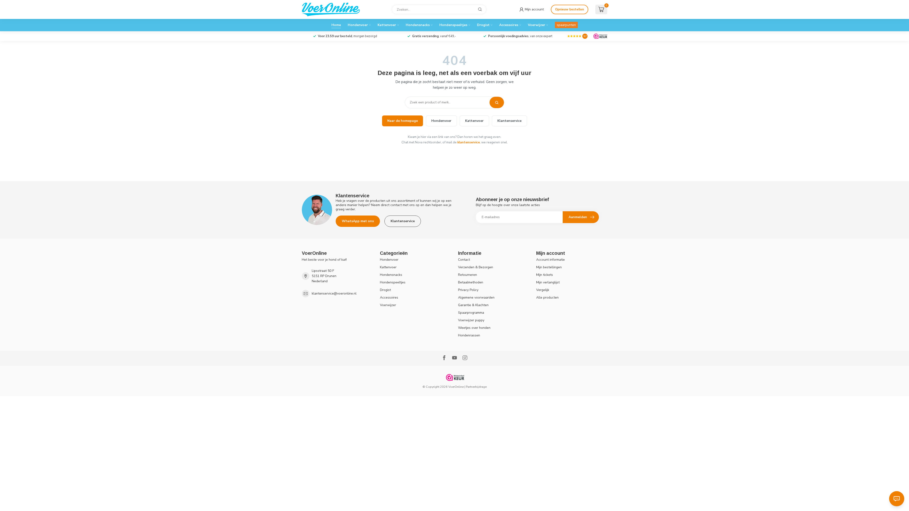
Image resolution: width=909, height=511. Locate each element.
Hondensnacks (418, 25)
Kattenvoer (387, 25)
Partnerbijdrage (476, 387)
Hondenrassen (469, 335)
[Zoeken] (497, 102)
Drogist (483, 25)
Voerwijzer (536, 25)
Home (336, 25)
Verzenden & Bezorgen (475, 267)
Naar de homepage (402, 121)
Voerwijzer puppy (471, 320)
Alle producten (547, 297)
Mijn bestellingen (549, 267)
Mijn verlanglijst (548, 282)
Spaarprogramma (471, 312)
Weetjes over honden (474, 328)
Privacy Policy (468, 290)
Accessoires (508, 25)
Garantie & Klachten (473, 305)
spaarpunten (566, 25)
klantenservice (468, 142)
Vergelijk (542, 290)
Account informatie (550, 259)
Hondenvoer (358, 25)
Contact (464, 259)
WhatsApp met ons (358, 221)
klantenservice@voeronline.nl (334, 293)
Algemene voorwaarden (476, 297)
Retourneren (467, 275)
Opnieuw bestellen (569, 9)
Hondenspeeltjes (453, 25)
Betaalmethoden (470, 282)
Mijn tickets (544, 275)
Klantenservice (509, 121)
